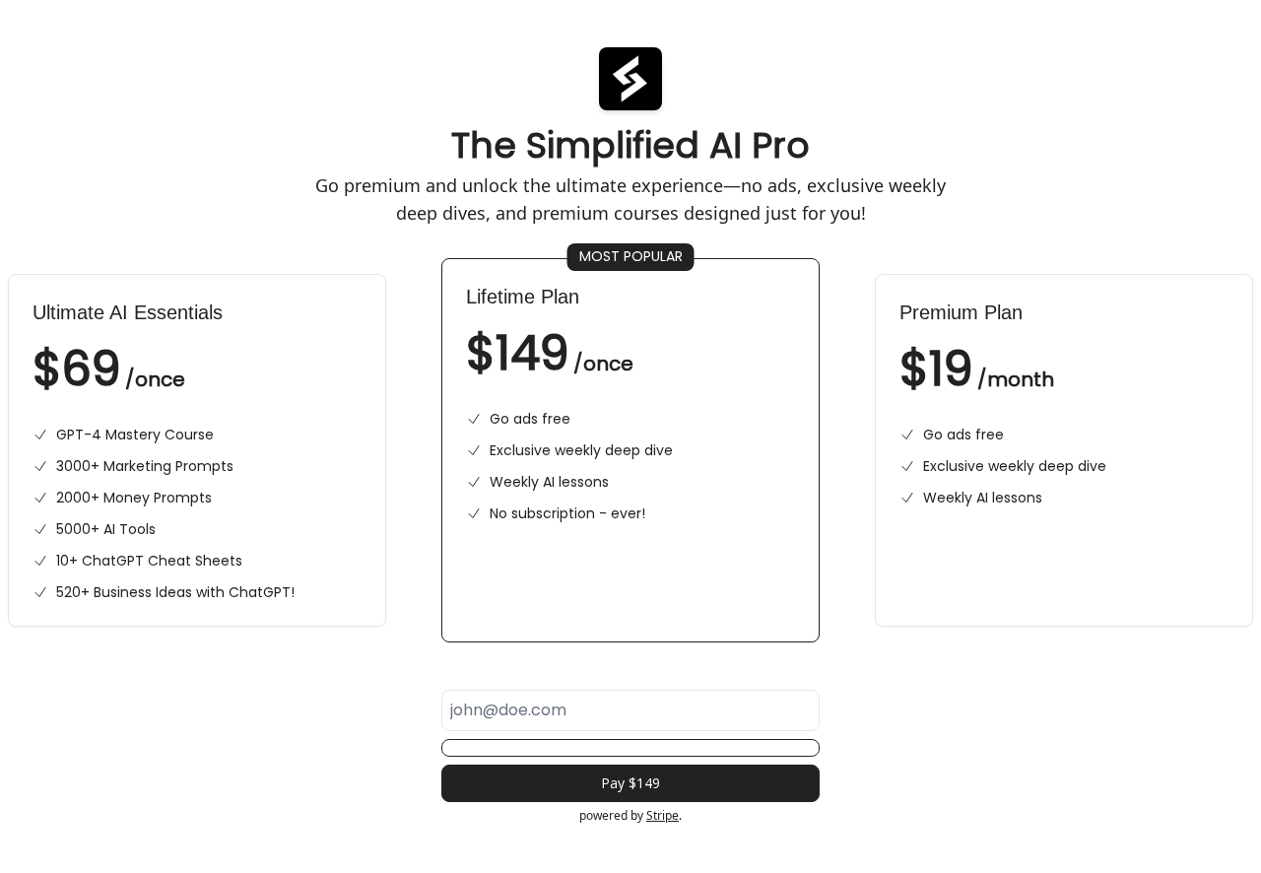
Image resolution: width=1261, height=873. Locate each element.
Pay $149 (630, 782)
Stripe (662, 815)
